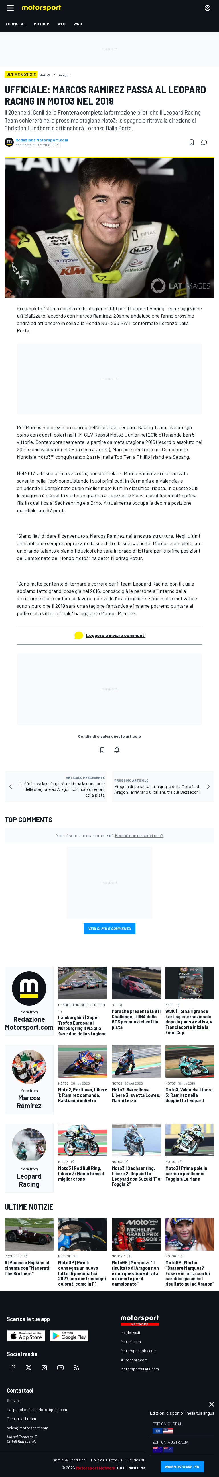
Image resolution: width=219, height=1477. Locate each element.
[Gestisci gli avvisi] (117, 750)
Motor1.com (131, 1341)
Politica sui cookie (106, 1459)
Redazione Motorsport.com (41, 140)
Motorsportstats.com (140, 1368)
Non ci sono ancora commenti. (109, 835)
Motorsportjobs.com (139, 1350)
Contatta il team (21, 1418)
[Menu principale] (10, 8)
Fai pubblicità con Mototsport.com (37, 1409)
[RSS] (76, 1367)
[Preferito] (191, 142)
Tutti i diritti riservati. (137, 1467)
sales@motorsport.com (27, 1427)
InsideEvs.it (131, 1332)
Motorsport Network (95, 1467)
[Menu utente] (207, 8)
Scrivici (13, 1400)
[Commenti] (205, 142)
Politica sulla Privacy (145, 1459)
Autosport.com (134, 1359)
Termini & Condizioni (69, 1459)
